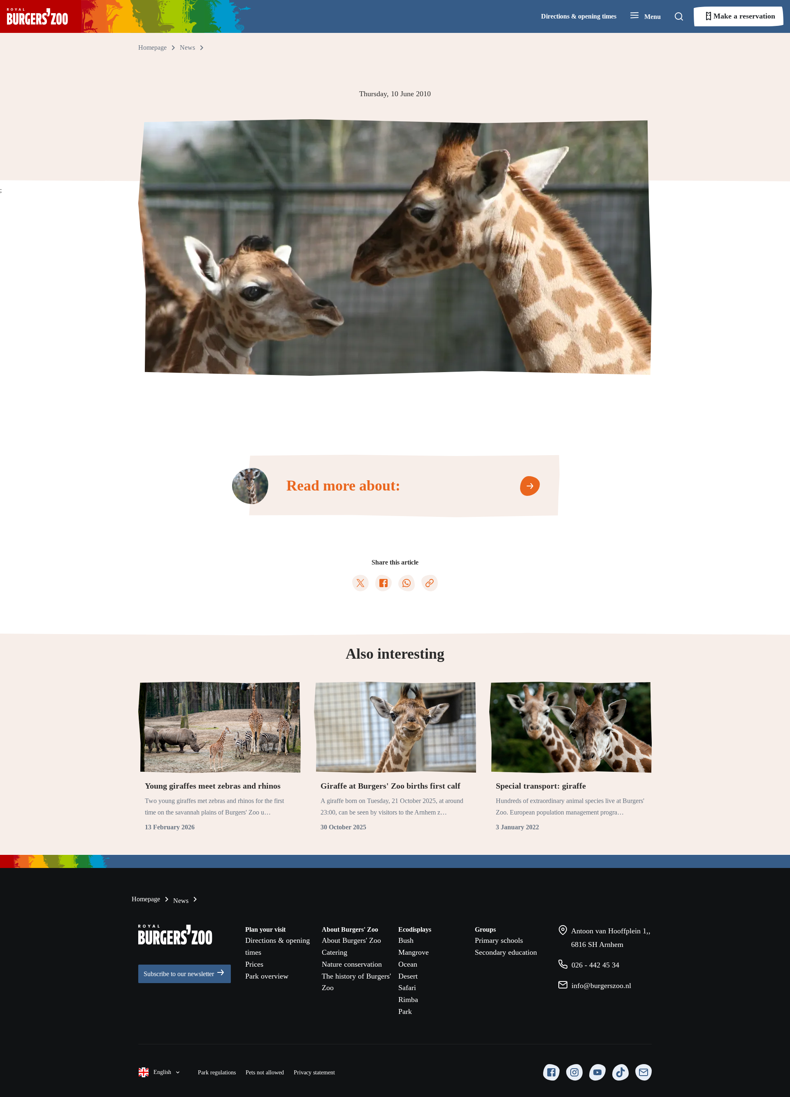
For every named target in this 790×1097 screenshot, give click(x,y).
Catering (334, 952)
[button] (645, 16)
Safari (407, 988)
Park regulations (217, 1072)
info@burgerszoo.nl (600, 985)
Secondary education (506, 952)
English (162, 1072)
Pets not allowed (265, 1072)
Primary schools (499, 940)
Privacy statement (314, 1072)
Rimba (408, 999)
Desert (408, 976)
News (180, 900)
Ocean (407, 964)
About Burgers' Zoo (351, 940)
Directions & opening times (578, 16)
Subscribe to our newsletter (180, 973)
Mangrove (413, 952)
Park (405, 1011)
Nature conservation (352, 964)
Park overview (266, 976)
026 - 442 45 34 (594, 965)
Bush (406, 940)
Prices (254, 964)
